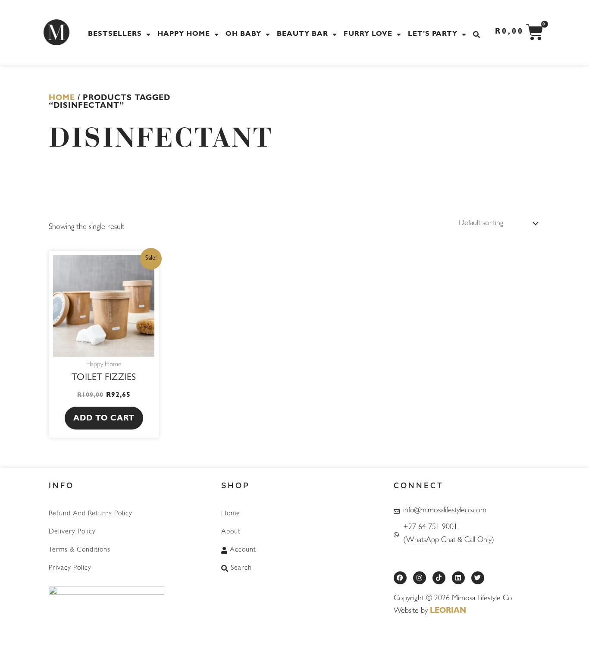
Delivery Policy (72, 532)
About (231, 532)
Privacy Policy (70, 568)
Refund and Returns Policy (90, 514)
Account (243, 550)
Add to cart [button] (104, 419)
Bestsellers (115, 34)
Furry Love (368, 34)
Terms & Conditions (79, 550)
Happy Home (183, 34)
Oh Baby (243, 34)
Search (241, 568)
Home (62, 99)
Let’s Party (432, 34)
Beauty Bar (302, 34)
